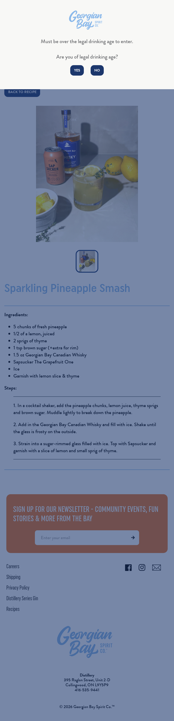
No (97, 70)
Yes (77, 70)
